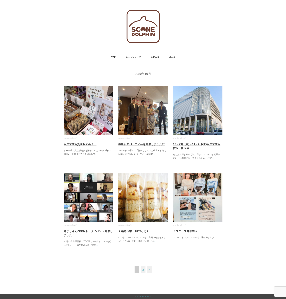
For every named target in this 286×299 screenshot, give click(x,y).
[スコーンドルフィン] (143, 12)
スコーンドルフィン (143, 296)
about (172, 57)
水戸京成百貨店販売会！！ (80, 144)
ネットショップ (133, 57)
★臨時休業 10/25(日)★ (133, 231)
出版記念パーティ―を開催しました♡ (141, 144)
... (96, 154)
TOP (113, 57)
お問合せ (155, 57)
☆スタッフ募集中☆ (185, 231)
